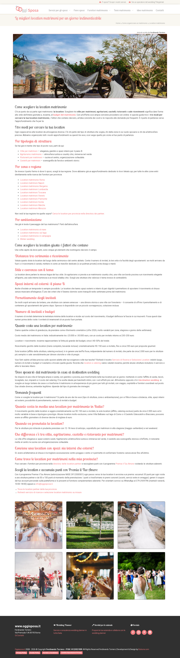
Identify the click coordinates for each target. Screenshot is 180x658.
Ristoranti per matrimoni (31, 157)
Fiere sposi (79, 10)
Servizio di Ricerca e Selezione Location (130, 360)
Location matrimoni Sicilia (32, 202)
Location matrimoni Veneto (32, 195)
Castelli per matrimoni (30, 160)
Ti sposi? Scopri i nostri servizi (114, 2)
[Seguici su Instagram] (138, 632)
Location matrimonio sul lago (33, 233)
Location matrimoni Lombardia (34, 189)
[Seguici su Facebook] (133, 632)
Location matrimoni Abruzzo (33, 208)
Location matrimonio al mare (33, 229)
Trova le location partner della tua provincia (37, 489)
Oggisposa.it (20, 649)
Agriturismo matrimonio (31, 154)
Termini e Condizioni (50, 653)
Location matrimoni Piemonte (33, 199)
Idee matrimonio (145, 10)
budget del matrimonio (64, 115)
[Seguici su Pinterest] (144, 632)
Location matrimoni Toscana (33, 192)
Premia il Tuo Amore (125, 463)
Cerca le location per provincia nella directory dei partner (78, 213)
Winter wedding (27, 239)
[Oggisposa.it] (28, 9)
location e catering (92, 363)
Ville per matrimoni (28, 151)
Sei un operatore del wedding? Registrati (147, 2)
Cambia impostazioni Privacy (71, 653)
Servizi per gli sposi (58, 10)
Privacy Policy (21, 653)
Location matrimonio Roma (32, 180)
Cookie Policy (34, 653)
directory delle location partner (67, 463)
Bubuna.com (143, 649)
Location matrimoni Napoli (32, 183)
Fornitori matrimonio (97, 10)
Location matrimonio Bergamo (34, 186)
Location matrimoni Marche (32, 205)
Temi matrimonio (122, 10)
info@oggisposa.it (44, 484)
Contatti (160, 10)
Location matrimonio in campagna (35, 236)
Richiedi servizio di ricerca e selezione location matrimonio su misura (49, 492)
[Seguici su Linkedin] (150, 632)
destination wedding (149, 380)
